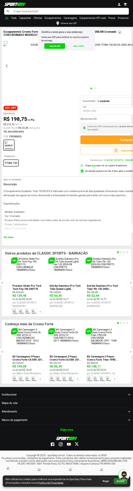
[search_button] (8, 11)
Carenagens (70, 18)
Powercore (124, 18)
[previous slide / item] (7, 65)
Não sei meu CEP (88, 118)
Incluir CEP (55, 46)
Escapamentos (53, 18)
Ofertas (38, 18)
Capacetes (25, 18)
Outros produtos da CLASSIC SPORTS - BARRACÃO (46, 253)
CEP (85, 107)
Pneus (111, 18)
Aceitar (120, 481)
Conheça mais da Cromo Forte (29, 324)
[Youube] (70, 444)
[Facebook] (54, 444)
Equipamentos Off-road (93, 18)
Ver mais (8, 237)
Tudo (14, 18)
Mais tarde (78, 46)
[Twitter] (79, 444)
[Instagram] (62, 444)
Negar (106, 481)
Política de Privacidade (50, 482)
